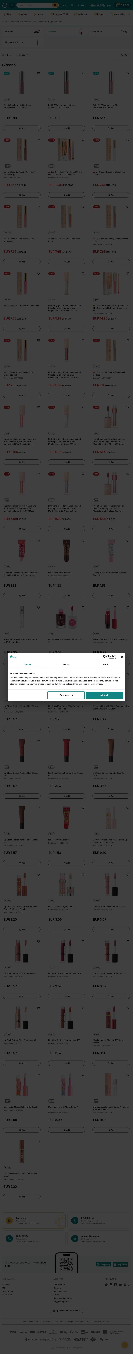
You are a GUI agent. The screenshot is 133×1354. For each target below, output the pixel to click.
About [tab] (105, 664)
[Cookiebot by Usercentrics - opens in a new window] (105, 657)
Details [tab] (66, 664)
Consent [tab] (27, 664)
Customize (65, 695)
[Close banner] (122, 657)
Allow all (104, 695)
